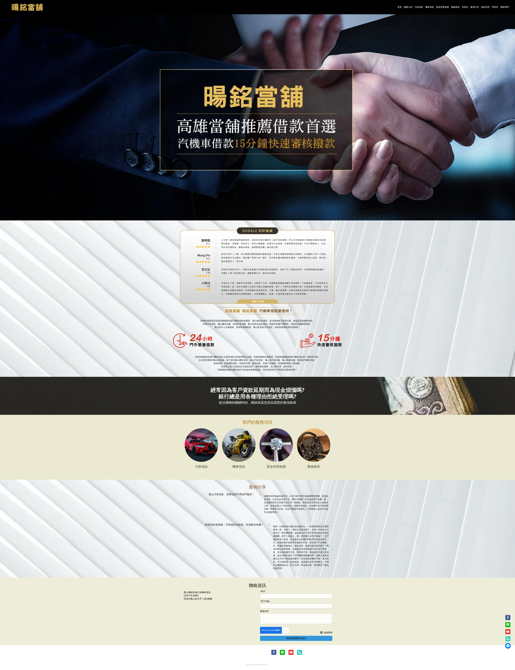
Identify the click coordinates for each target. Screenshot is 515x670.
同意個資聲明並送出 (296, 638)
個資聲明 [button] (328, 632)
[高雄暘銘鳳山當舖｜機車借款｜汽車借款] (27, 7)
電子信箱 (265, 601)
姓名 (263, 591)
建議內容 (264, 611)
